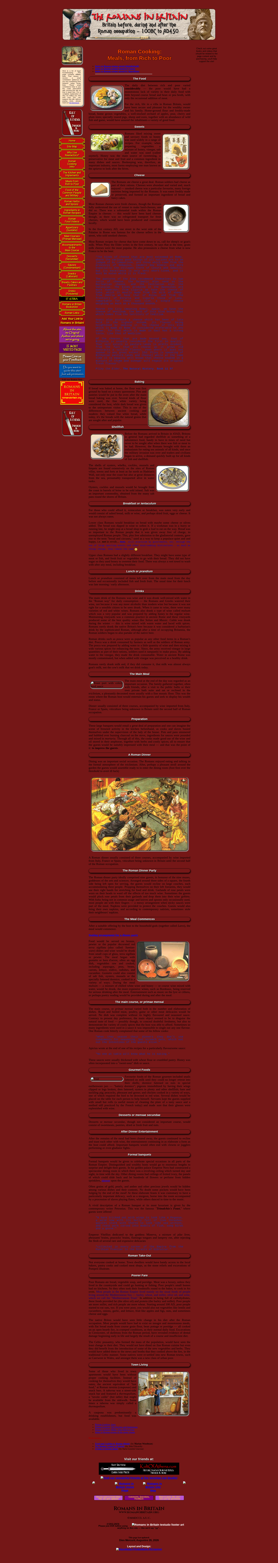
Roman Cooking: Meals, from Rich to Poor (114, 1429)
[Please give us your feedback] (72, 362)
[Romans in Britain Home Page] (125, 1490)
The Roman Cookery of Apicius (109, 1446)
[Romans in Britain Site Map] (153, 1490)
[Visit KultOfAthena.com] (139, 1473)
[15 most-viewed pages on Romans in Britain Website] (72, 351)
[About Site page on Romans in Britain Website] (72, 341)
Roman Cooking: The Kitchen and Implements (116, 1427)
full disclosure (74, 103)
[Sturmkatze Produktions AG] (139, 1549)
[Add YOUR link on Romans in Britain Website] (72, 325)
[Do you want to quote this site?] (72, 376)
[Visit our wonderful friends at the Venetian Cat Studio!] (139, 1478)
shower (106, 1180)
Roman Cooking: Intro (105, 1424)
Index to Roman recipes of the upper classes (115, 1432)
